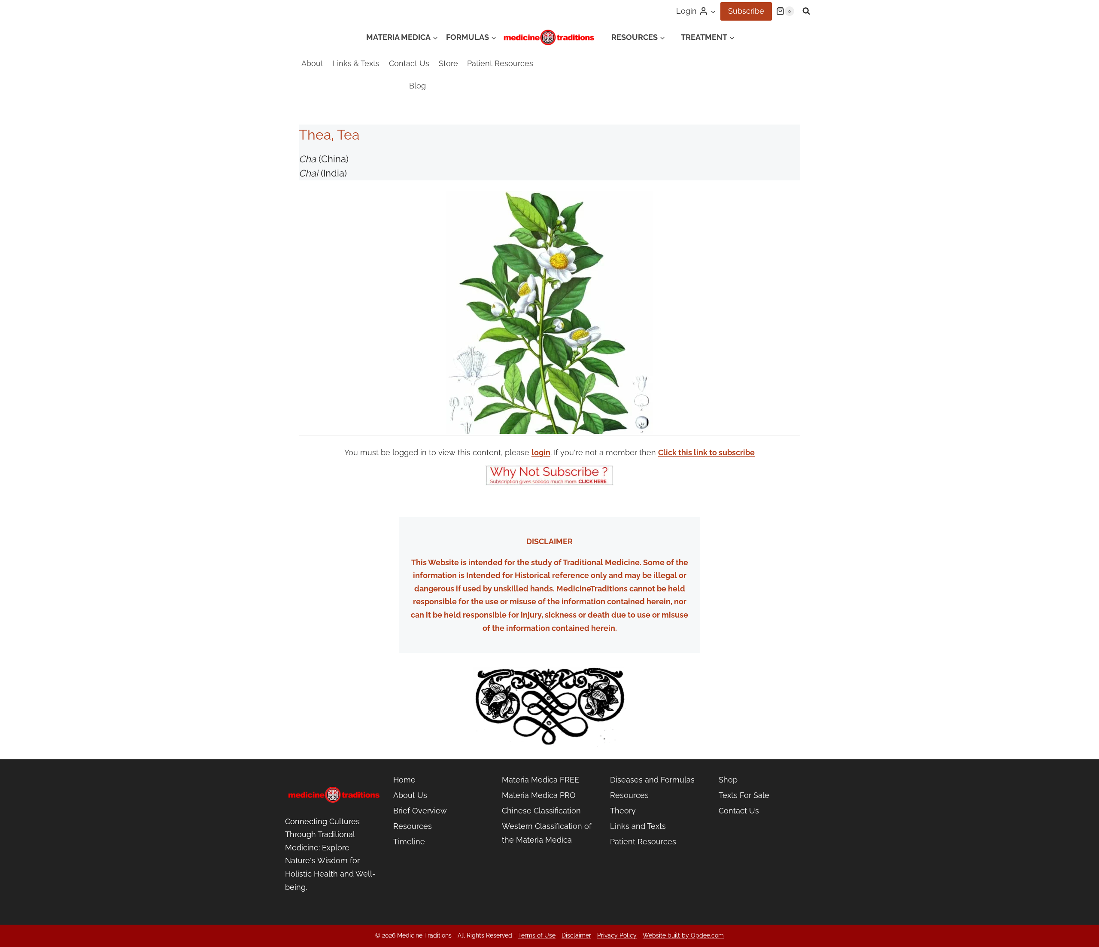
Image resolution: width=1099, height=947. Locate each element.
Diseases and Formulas (652, 779)
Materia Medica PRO (539, 795)
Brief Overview (420, 810)
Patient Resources (500, 63)
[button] (713, 11)
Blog (417, 85)
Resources (412, 826)
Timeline (409, 841)
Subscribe (746, 10)
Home (404, 779)
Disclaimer (576, 935)
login (540, 452)
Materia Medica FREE (540, 779)
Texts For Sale (744, 795)
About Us (410, 795)
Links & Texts (355, 63)
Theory (623, 810)
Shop (728, 779)
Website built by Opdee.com (683, 935)
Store (448, 63)
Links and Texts (638, 826)
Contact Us (409, 63)
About (312, 63)
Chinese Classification (541, 810)
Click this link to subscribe (706, 452)
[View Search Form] (806, 11)
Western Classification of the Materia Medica (547, 833)
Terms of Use (537, 935)
